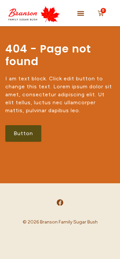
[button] (80, 13)
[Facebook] (60, 202)
